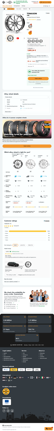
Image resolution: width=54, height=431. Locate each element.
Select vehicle (10, 8)
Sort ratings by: (8, 245)
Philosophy (42, 353)
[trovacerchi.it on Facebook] (4, 410)
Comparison (17, 6)
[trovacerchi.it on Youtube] (12, 410)
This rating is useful (11, 275)
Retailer (24, 356)
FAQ (24, 353)
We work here (42, 306)
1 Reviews (38, 19)
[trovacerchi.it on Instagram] (8, 410)
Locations (42, 356)
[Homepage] (4, 9)
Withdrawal (25, 360)
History (41, 355)
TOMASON (25, 8)
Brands (24, 361)
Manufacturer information (9, 360)
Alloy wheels (18, 8)
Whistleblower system (8, 358)
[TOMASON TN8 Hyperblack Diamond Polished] (30, 26)
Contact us (25, 355)
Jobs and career (43, 358)
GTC (4, 355)
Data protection (7, 356)
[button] (27, 97)
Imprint (5, 353)
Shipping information (27, 358)
